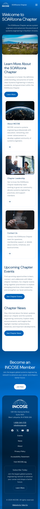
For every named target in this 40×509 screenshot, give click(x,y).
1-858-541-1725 (20, 422)
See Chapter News (14, 333)
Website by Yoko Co (20, 505)
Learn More (11, 94)
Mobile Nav (36, 4)
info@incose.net (20, 425)
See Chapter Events (14, 296)
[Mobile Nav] (36, 5)
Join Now (20, 387)
